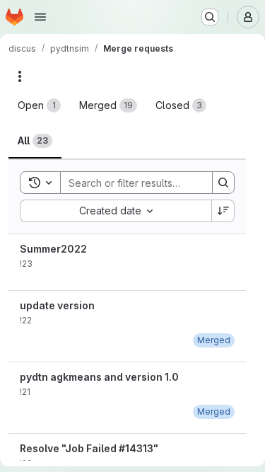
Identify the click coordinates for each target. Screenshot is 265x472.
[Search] (223, 182)
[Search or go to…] (209, 16)
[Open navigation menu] (40, 17)
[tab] (39, 105)
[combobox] (115, 211)
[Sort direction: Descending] (223, 211)
